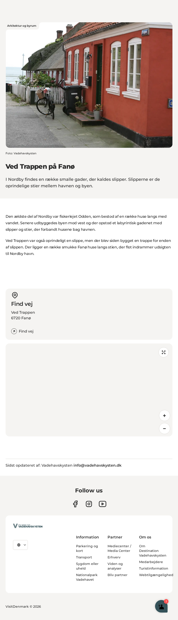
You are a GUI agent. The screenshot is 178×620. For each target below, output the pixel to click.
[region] (89, 389)
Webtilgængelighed (156, 575)
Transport (84, 557)
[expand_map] (164, 352)
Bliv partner (117, 575)
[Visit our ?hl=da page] (89, 504)
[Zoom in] (164, 415)
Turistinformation (153, 568)
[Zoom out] (164, 428)
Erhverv (114, 557)
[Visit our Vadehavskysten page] (75, 504)
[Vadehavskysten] (27, 526)
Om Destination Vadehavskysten (152, 550)
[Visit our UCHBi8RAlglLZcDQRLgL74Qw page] (103, 504)
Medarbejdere (151, 562)
